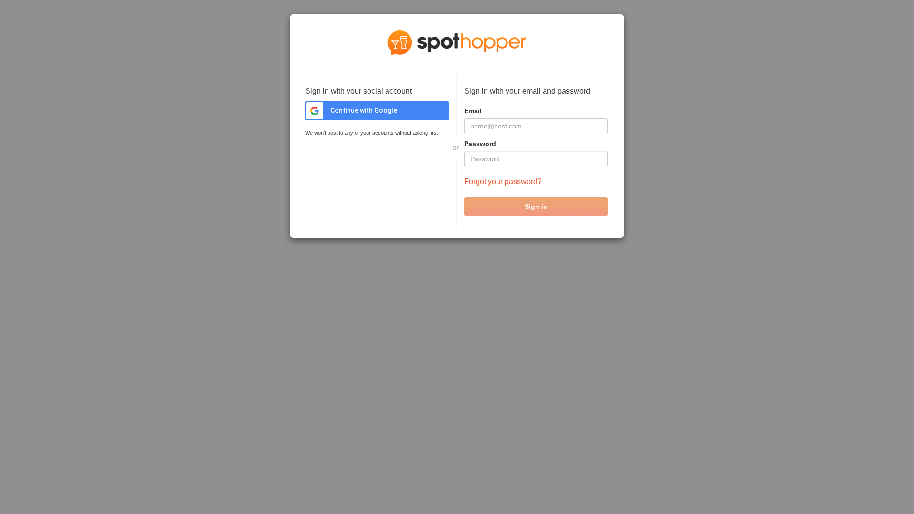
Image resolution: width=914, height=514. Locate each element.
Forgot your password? (503, 182)
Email (473, 111)
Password (480, 144)
